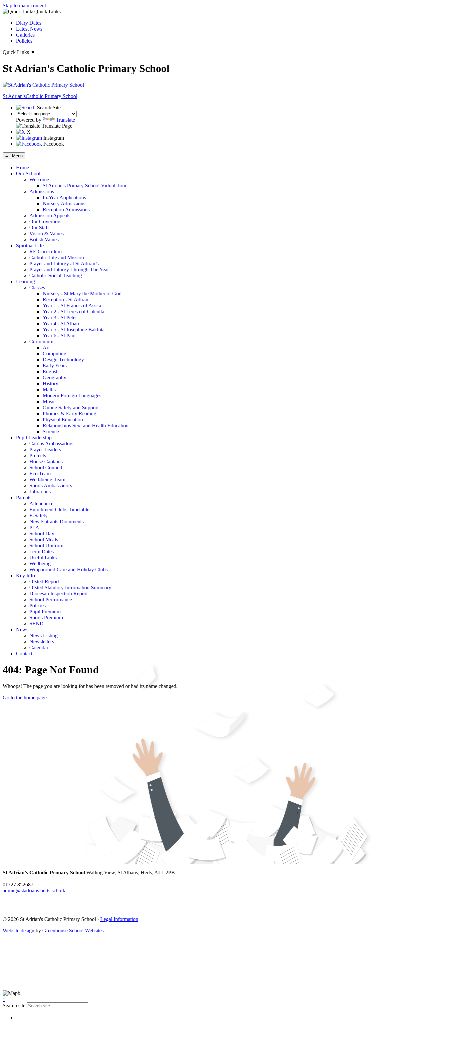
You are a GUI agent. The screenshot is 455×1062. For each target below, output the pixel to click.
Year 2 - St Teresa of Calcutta (73, 311)
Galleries (25, 35)
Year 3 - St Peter (60, 317)
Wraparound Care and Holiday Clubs (68, 569)
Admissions (41, 191)
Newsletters (41, 641)
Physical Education (63, 419)
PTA (34, 527)
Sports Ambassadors (50, 485)
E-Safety (38, 515)
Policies (24, 41)
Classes (37, 287)
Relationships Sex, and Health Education (86, 425)
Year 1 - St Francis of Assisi (72, 305)
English (51, 371)
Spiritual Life (30, 245)
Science (51, 431)
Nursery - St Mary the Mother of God (82, 293)
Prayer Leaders (45, 449)
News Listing (43, 635)
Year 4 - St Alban (61, 323)
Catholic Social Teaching (55, 275)
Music (49, 401)
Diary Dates (28, 23)
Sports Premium (46, 617)
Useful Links (43, 557)
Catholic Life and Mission (56, 257)
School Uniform (46, 545)
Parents (23, 497)
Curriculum (41, 341)
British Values (44, 239)
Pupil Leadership (34, 437)
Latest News (29, 29)
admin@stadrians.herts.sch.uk (34, 890)
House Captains (46, 461)
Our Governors (45, 221)
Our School (28, 173)
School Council (45, 467)
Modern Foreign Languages (72, 395)
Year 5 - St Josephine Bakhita (74, 329)
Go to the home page (25, 697)
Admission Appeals (49, 215)
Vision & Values (46, 233)
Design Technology (63, 359)
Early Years (55, 365)
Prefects (37, 455)
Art (46, 347)
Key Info (25, 575)
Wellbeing (40, 563)
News (22, 629)
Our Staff (39, 227)
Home (22, 167)
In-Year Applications (64, 197)
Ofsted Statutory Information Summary (70, 587)
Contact (24, 653)
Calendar (38, 647)
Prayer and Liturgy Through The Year (69, 269)
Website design (18, 930)
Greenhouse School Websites (73, 930)
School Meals (43, 539)
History (50, 383)
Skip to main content (24, 5)
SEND (36, 623)
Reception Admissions (66, 209)
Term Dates (41, 551)
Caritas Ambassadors (51, 443)
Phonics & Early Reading (69, 413)
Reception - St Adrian (65, 299)
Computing (54, 353)
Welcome (39, 179)
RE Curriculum (45, 251)
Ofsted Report (44, 581)
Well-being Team (47, 479)
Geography (54, 377)
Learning (25, 281)
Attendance (41, 503)
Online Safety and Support (71, 407)
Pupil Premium (45, 611)
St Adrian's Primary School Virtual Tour (85, 185)
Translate (65, 120)
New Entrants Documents (56, 521)
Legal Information (119, 919)
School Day (41, 533)
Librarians (40, 491)
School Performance (50, 599)
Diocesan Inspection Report (58, 593)
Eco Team (40, 473)
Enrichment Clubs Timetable (59, 509)
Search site (14, 1005)
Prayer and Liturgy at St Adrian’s (64, 263)
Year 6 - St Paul (59, 335)
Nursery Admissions (64, 203)
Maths (49, 389)
